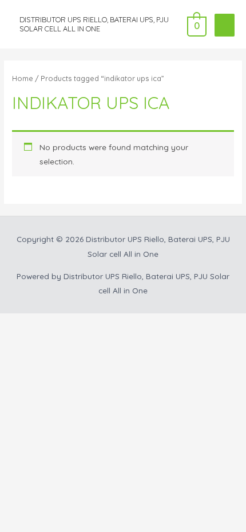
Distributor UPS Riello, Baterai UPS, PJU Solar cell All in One (94, 24)
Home (22, 78)
